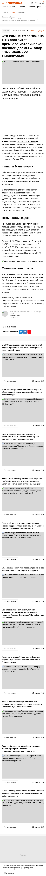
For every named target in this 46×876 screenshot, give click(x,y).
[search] (40, 3)
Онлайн (22, 7)
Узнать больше (28, 869)
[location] (36, 3)
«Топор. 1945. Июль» (26, 141)
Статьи (12, 12)
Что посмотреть (34, 7)
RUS (31, 3)
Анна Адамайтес (15, 315)
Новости (5, 12)
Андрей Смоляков (19, 318)
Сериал (6, 31)
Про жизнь (21, 12)
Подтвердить (9, 873)
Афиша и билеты (9, 7)
